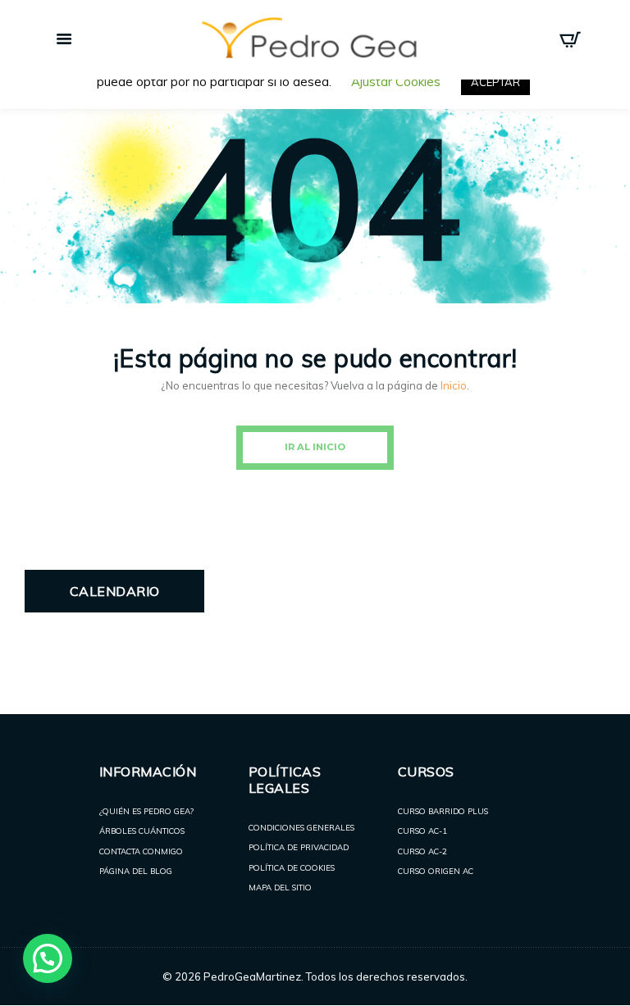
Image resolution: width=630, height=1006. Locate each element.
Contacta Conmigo (141, 851)
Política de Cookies (292, 867)
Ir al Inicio (315, 447)
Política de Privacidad (299, 847)
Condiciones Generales (301, 827)
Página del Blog (135, 871)
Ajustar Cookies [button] (396, 81)
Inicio (454, 385)
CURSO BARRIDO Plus (443, 811)
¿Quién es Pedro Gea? (146, 811)
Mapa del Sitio (280, 887)
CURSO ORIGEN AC (435, 871)
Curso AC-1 (422, 830)
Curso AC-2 (422, 851)
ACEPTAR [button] (495, 82)
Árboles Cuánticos (142, 830)
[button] (47, 958)
